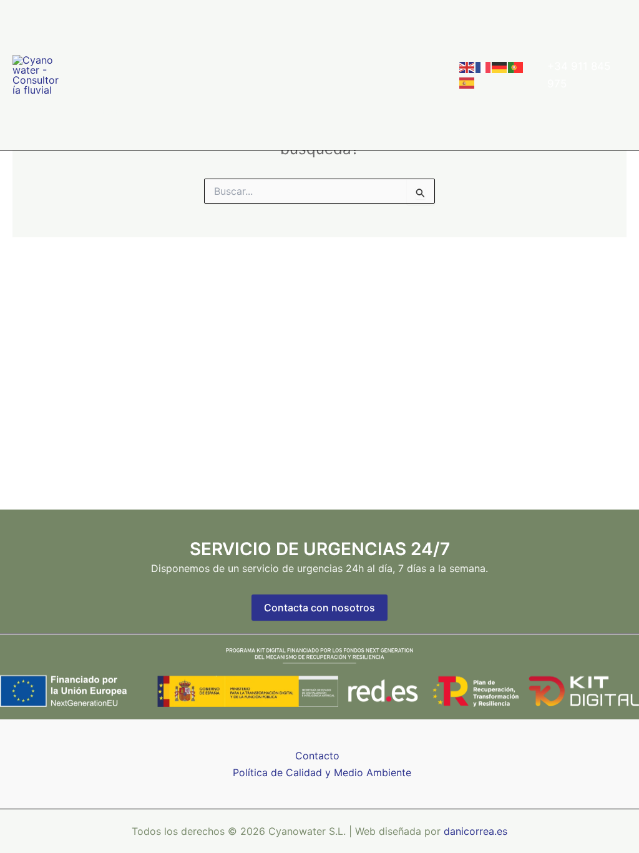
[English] (467, 66)
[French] (484, 66)
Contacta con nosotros (319, 607)
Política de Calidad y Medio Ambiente (322, 772)
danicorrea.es (475, 831)
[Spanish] (467, 82)
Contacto (104, 112)
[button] (272, 37)
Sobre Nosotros (168, 37)
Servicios (246, 37)
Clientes (320, 37)
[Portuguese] (516, 66)
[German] (500, 66)
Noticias (380, 37)
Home (96, 37)
